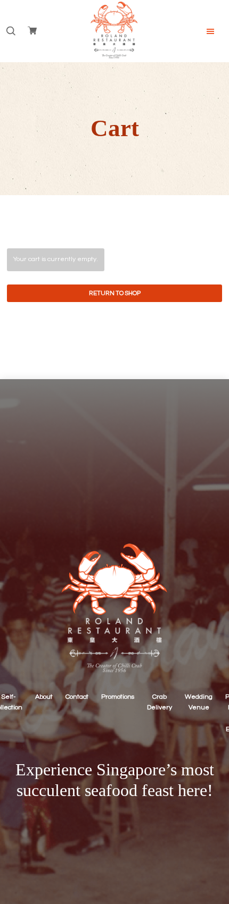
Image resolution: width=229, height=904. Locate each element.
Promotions (117, 696)
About (44, 696)
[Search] (10, 31)
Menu (210, 31)
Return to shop (115, 293)
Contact (77, 696)
